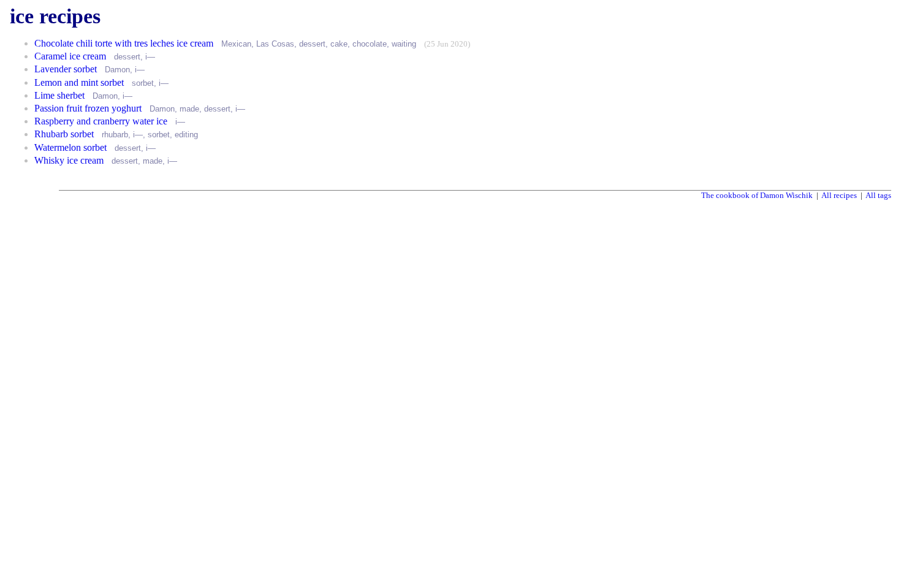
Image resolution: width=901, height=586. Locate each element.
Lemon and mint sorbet (79, 82)
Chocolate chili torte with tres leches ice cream (123, 43)
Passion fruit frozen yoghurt (88, 108)
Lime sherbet (59, 95)
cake (339, 43)
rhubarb (115, 134)
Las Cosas (275, 43)
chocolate (369, 43)
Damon (117, 69)
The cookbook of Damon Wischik (757, 195)
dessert (312, 43)
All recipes (839, 195)
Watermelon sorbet (70, 147)
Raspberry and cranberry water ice (100, 121)
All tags (878, 195)
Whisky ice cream (69, 160)
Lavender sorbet (65, 69)
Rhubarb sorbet (64, 134)
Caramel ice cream (70, 56)
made (189, 108)
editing (186, 134)
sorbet (143, 83)
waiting (404, 43)
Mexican (236, 43)
